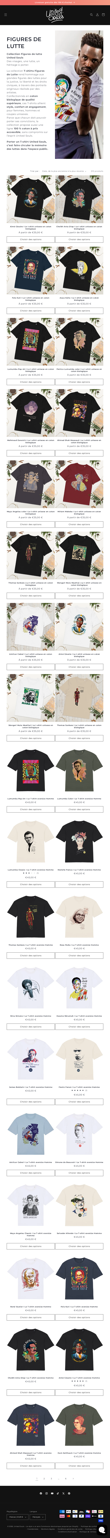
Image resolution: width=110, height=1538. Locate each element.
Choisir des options (30, 239)
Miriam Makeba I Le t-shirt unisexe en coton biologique (79, 512)
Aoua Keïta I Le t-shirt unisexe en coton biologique (79, 299)
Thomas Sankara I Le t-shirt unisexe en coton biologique (79, 726)
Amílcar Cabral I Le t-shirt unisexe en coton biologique (30, 655)
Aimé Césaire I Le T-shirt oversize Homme (79, 1378)
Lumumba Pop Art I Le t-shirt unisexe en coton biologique (31, 370)
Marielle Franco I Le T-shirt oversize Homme (79, 870)
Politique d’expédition (94, 1529)
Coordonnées (33, 1529)
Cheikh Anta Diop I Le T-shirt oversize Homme (31, 1378)
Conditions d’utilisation (67, 1532)
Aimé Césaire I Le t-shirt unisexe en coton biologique (30, 227)
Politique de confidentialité (92, 1526)
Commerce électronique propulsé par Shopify (59, 1526)
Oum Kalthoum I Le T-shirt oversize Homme (79, 1453)
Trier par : (35, 171)
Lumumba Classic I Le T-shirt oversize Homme (31, 870)
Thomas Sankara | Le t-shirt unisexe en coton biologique (30, 584)
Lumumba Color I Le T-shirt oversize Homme (79, 799)
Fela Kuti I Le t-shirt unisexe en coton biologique (30, 299)
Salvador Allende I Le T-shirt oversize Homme (79, 1233)
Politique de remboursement (91, 1532)
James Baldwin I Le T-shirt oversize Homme (30, 1087)
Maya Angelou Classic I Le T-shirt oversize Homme (30, 1234)
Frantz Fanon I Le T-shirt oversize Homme (79, 1087)
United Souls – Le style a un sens (27, 1526)
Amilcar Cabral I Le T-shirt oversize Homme (30, 1162)
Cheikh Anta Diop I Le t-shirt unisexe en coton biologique (79, 227)
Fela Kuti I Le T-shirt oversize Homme (79, 1307)
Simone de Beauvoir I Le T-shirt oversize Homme (79, 1162)
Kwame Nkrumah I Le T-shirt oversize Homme (79, 1016)
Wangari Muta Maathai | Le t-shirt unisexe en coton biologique (79, 584)
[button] (6, 15)
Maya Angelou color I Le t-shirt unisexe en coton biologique (31, 512)
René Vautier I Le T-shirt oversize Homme (30, 1307)
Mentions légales (48, 1529)
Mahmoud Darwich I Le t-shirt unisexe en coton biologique (30, 441)
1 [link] (36, 1478)
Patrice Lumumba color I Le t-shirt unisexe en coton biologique (79, 370)
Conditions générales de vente (70, 1529)
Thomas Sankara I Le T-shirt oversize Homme (31, 945)
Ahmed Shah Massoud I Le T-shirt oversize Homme (31, 1454)
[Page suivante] (73, 1479)
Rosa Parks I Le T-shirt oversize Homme (79, 945)
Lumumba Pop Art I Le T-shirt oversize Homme (31, 799)
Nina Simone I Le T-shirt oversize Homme (30, 1016)
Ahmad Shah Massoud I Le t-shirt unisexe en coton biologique (79, 441)
